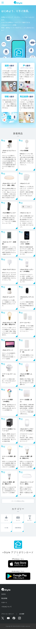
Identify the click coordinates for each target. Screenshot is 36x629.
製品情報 (4, 598)
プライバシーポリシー (7, 614)
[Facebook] (14, 618)
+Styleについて (6, 606)
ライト (6, 520)
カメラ (18, 520)
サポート (4, 602)
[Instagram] (19, 618)
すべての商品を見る (18, 501)
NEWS (3, 594)
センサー (29, 520)
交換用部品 (18, 527)
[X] (2, 618)
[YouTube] (8, 618)
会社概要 (21, 614)
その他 (6, 527)
